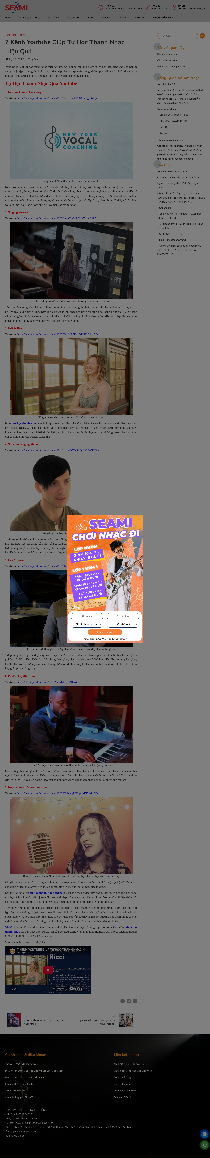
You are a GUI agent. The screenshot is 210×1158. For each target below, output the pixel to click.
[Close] (141, 517)
